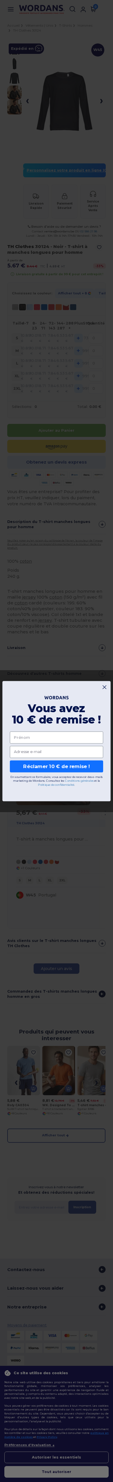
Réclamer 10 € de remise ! (56, 766)
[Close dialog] (104, 687)
